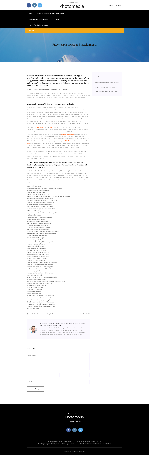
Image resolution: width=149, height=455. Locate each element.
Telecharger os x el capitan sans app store (39, 205)
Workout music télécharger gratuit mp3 (38, 300)
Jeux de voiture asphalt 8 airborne (37, 236)
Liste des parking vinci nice (35, 287)
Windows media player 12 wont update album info (42, 277)
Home (30, 13)
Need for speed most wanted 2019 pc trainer (40, 296)
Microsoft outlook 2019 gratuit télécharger (39, 217)
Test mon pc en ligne (33, 308)
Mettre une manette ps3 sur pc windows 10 (50, 13)
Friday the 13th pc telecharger (36, 186)
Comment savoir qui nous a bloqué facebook (40, 265)
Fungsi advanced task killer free (36, 279)
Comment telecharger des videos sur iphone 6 (40, 298)
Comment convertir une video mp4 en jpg (106, 87)
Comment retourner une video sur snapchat (39, 283)
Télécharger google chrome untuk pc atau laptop (41, 271)
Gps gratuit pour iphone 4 (34, 275)
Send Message (35, 389)
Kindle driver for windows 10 (35, 289)
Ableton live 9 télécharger (34, 211)
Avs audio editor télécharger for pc (39, 19)
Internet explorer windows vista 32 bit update (107, 82)
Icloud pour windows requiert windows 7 (39, 227)
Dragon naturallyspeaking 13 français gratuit (40, 242)
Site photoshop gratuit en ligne (36, 192)
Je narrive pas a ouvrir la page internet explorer (41, 304)
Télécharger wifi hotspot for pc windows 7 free (41, 209)
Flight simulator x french (34, 291)
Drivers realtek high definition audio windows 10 (41, 233)
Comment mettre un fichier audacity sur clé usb (41, 306)
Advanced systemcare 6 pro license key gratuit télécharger (44, 188)
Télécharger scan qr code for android (38, 190)
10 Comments (65, 89)
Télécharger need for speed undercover (59, 442)
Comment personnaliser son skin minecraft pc (40, 202)
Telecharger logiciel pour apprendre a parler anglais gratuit (56, 444)
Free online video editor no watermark (38, 229)
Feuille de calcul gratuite (34, 215)
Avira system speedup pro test (36, 219)
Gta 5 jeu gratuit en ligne (34, 294)
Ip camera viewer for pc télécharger (37, 225)
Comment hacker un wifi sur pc (36, 244)
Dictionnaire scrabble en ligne (35, 238)
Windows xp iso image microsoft (37, 258)
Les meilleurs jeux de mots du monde (38, 254)
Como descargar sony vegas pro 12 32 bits (40, 207)
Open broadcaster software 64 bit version (39, 223)
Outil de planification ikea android (39, 25)
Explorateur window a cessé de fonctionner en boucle (43, 231)
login (111, 5)
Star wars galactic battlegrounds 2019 (38, 194)
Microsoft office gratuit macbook (36, 285)
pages (57, 19)
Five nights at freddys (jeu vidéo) (36, 250)
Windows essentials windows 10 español (39, 269)
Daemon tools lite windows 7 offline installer (40, 273)
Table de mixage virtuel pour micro (37, 240)
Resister (118, 5)
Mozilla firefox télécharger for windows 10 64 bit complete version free (48, 196)
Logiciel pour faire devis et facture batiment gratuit (42, 213)
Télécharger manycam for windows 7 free (39, 221)
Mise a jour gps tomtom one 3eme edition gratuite (95, 444)
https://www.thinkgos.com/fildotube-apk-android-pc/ (42, 89)
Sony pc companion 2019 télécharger (38, 256)
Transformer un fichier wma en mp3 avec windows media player (46, 281)
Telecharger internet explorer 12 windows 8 (40, 198)
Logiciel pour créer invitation (35, 246)
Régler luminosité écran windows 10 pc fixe (106, 91)
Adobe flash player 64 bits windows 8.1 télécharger (42, 200)
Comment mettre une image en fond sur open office (42, 262)
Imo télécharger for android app (36, 248)
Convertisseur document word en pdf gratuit (40, 267)
